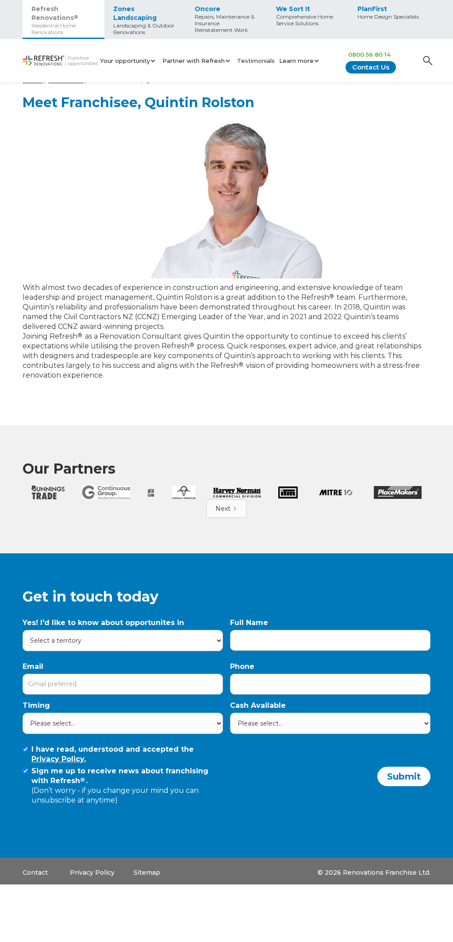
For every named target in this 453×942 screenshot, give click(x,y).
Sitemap (147, 872)
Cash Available (258, 705)
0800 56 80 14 (369, 54)
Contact (35, 872)
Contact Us (370, 67)
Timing (36, 705)
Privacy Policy (92, 872)
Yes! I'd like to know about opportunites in (103, 622)
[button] (129, 60)
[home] (60, 61)
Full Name (249, 622)
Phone (242, 666)
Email (33, 666)
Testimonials (256, 60)
